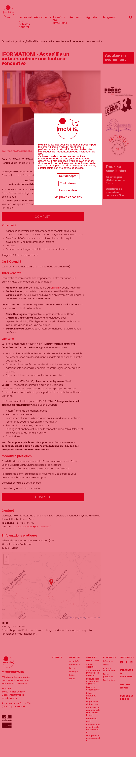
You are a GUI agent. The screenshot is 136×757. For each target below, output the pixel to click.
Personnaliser (68, 190)
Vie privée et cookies (68, 197)
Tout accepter (68, 176)
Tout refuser (68, 183)
